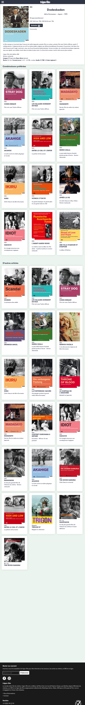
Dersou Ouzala (66, 344)
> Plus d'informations (9, 693)
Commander (33, 29)
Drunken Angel (11, 345)
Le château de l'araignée (65, 392)
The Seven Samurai (67, 480)
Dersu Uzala (64, 150)
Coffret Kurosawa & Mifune (41, 435)
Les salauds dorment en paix (41, 105)
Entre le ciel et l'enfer (42, 151)
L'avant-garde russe (41, 243)
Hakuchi (8, 245)
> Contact (6, 696)
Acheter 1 (36, 25)
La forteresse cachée (41, 391)
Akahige (7, 151)
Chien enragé (10, 104)
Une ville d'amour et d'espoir (68, 246)
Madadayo (63, 104)
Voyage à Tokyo (39, 198)
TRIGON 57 (36, 527)
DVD (31, 7)
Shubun (7, 300)
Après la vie (64, 197)
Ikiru (6, 198)
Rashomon (9, 480)
